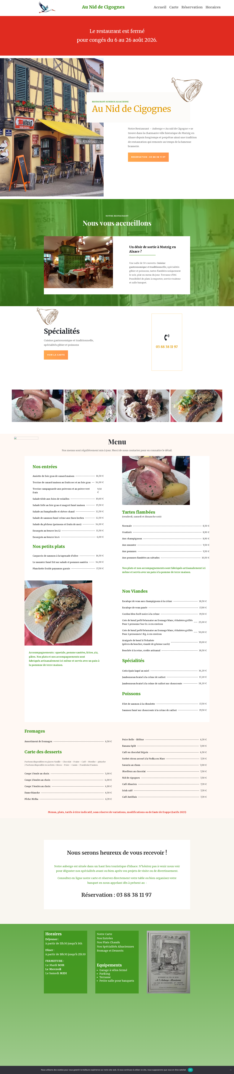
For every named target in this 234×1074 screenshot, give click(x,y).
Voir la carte (56, 355)
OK (190, 1070)
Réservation (192, 7)
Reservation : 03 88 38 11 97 (148, 157)
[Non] (230, 1070)
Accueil (160, 7)
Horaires (213, 7)
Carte (173, 7)
